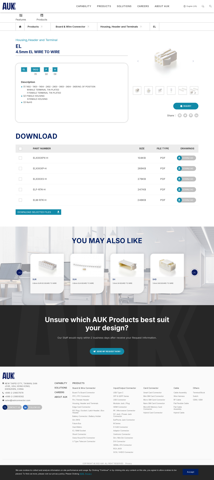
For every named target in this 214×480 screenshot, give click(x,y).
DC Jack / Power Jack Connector (122, 415)
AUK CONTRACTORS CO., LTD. (9, 6)
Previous (138, 61)
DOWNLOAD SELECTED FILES (34, 212)
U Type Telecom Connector (83, 441)
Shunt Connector (79, 434)
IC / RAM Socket (79, 431)
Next (193, 61)
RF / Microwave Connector (124, 410)
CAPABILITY (83, 6)
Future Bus (76, 423)
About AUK (60, 397)
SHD (155, 279)
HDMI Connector (120, 407)
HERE (82, 474)
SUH (75, 279)
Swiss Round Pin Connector (83, 438)
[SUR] (47, 265)
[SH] (127, 265)
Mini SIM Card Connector (153, 396)
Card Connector (151, 388)
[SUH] (87, 265)
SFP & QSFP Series (121, 396)
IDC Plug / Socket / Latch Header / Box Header (88, 411)
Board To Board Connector (83, 393)
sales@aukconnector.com (17, 400)
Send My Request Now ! (109, 351)
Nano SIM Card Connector (154, 403)
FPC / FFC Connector (81, 396)
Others (196, 388)
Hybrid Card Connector (152, 413)
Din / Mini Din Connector (123, 438)
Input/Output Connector (124, 388)
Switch (195, 396)
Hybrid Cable (179, 413)
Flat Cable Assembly (178, 408)
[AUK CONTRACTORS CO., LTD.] (20, 26)
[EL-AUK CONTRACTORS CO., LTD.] (185, 115)
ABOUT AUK (162, 6)
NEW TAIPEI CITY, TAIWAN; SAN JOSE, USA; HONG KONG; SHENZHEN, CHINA (21, 386)
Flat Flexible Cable (181, 403)
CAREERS (143, 6)
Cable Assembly (180, 393)
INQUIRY (187, 106)
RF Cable (177, 400)
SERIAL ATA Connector (122, 445)
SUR (34, 279)
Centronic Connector (121, 434)
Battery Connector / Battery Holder (86, 416)
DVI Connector (119, 441)
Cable (176, 388)
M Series (116, 423)
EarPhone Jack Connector (124, 420)
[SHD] (167, 265)
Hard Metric (77, 427)
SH (114, 279)
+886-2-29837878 (14, 393)
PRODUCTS (104, 6)
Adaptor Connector (121, 431)
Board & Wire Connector (70, 26)
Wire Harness (179, 396)
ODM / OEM (197, 400)
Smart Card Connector (152, 393)
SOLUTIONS (124, 6)
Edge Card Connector (81, 407)
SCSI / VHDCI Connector (123, 452)
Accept (190, 472)
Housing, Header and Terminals (119, 26)
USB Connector (119, 400)
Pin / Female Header (80, 400)
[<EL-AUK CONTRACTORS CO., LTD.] (180, 115)
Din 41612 (76, 420)
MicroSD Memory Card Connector (152, 408)
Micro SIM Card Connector (154, 400)
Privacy (128, 463)
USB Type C (118, 393)
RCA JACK (117, 449)
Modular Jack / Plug (121, 403)
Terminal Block (199, 393)
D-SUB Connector (120, 427)
